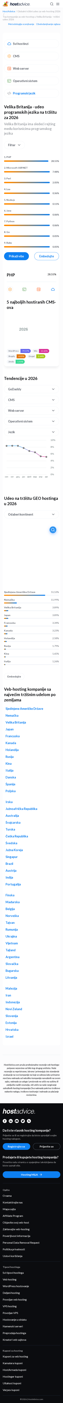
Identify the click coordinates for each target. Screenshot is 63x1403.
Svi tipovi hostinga (13, 1272)
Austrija (11, 870)
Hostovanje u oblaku (15, 1319)
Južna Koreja (14, 850)
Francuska (9, 623)
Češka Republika (17, 836)
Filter (11, 145)
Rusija (7, 646)
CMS (16, 56)
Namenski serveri (13, 1326)
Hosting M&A (29, 1174)
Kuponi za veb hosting (15, 1356)
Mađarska (13, 902)
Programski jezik (24, 93)
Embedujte (46, 256)
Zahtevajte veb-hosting (16, 1229)
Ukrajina (11, 936)
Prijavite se (47, 1146)
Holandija (9, 638)
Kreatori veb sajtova (14, 1339)
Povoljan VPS (10, 1312)
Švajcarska (13, 822)
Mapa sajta (9, 1209)
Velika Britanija (12, 607)
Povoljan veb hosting (15, 1299)
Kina (6, 653)
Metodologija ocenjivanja (21, 24)
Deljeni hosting (11, 1292)
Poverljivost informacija (16, 1235)
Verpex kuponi (11, 1389)
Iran (8, 995)
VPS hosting (10, 1306)
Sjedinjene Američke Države (19, 592)
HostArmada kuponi (14, 1369)
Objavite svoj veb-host (16, 1222)
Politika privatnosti (14, 1249)
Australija (12, 815)
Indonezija (13, 1002)
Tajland (11, 950)
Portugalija (13, 884)
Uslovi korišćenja (12, 1255)
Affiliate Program (13, 1215)
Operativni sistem (25, 81)
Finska (10, 895)
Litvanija (11, 977)
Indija (9, 877)
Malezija (11, 988)
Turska (10, 829)
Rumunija (12, 929)
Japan (7, 615)
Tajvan (10, 922)
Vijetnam (12, 943)
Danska (11, 777)
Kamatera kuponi (13, 1363)
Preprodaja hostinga (14, 1333)
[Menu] (57, 4)
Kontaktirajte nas (13, 1202)
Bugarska (12, 971)
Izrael (9, 1036)
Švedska (11, 843)
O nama (7, 1195)
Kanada (8, 630)
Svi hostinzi (20, 44)
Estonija (11, 1023)
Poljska (11, 791)
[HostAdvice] (16, 4)
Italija (7, 661)
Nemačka (9, 599)
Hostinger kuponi (13, 1376)
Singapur (12, 857)
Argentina (12, 957)
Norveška (12, 916)
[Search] (51, 4)
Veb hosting (9, 1279)
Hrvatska (12, 1029)
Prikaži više (16, 256)
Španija (10, 784)
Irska (9, 802)
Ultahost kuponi (12, 1383)
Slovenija (12, 1016)
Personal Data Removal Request (21, 1242)
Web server (21, 68)
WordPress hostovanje (16, 1286)
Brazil (9, 864)
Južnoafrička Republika (21, 809)
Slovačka (12, 964)
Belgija (10, 909)
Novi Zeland (14, 1009)
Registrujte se (16, 1146)
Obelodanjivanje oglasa (48, 24)
